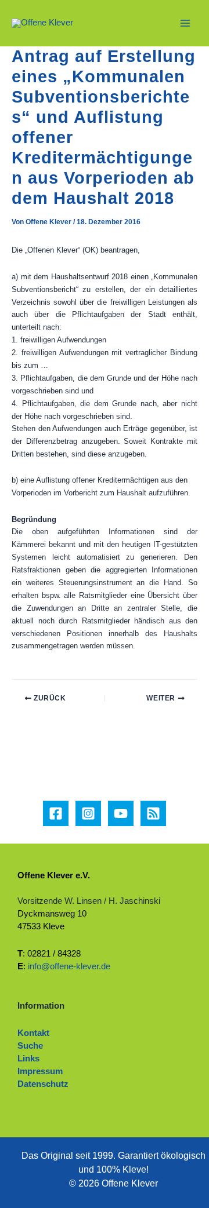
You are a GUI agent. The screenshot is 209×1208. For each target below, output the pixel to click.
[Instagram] (88, 813)
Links (28, 1058)
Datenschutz (43, 1084)
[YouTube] (121, 813)
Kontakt (33, 1033)
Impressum (40, 1071)
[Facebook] (56, 813)
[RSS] (153, 813)
